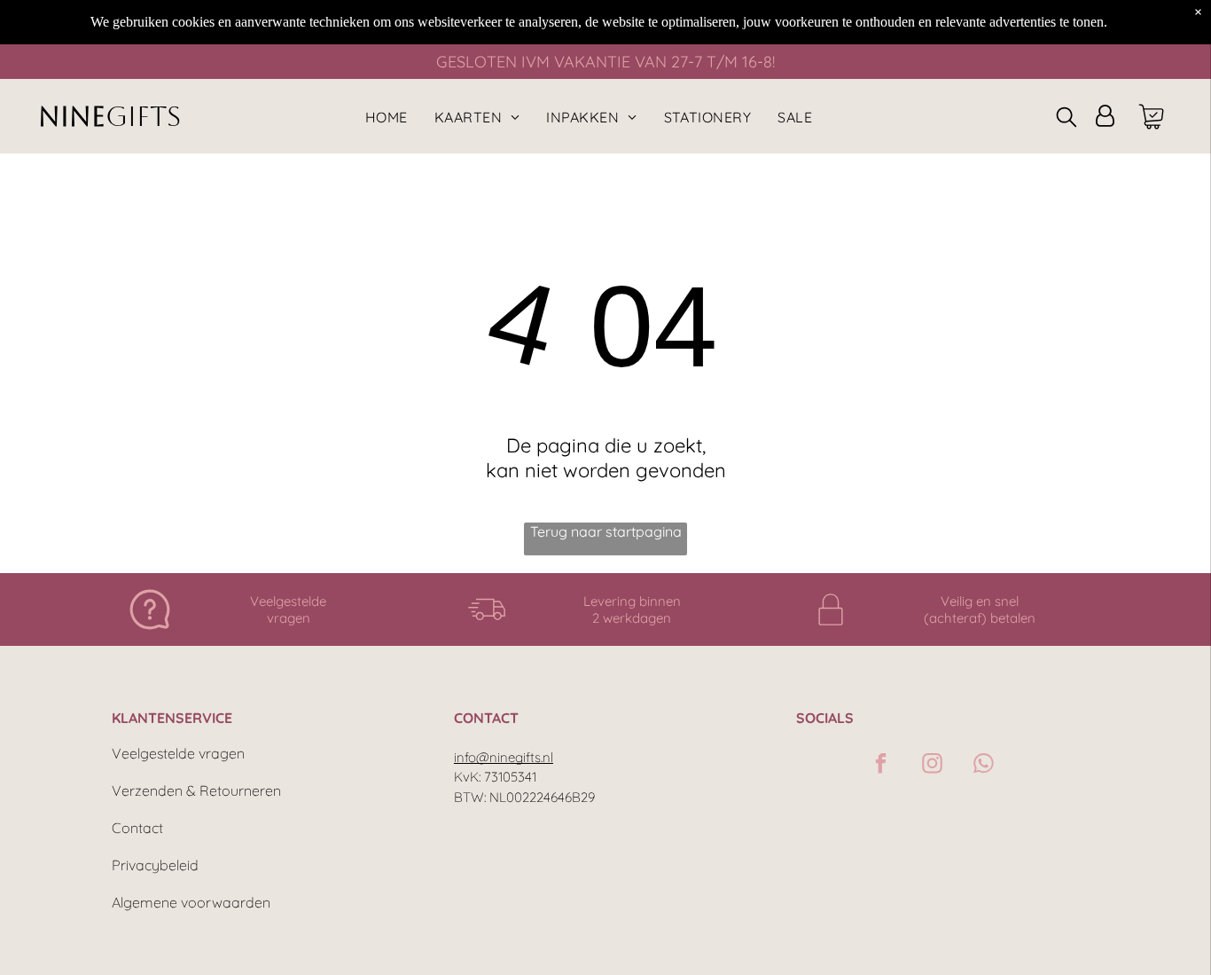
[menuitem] (386, 116)
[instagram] (932, 765)
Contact (137, 828)
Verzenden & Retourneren (196, 790)
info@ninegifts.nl (503, 757)
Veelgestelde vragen (178, 753)
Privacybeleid (155, 865)
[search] (1066, 118)
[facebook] (880, 765)
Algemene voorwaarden (191, 902)
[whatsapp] (983, 765)
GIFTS (143, 116)
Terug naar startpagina (606, 531)
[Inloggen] (1105, 116)
